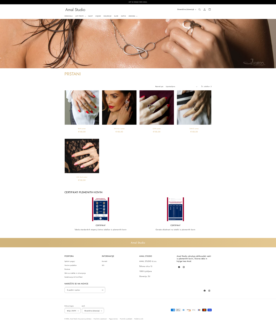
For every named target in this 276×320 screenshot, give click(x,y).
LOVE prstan (157, 129)
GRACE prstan (194, 129)
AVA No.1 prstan (119, 129)
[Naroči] (102, 290)
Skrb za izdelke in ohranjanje (75, 273)
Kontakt (104, 261)
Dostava (67, 269)
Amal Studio (73, 319)
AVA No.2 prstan (81, 177)
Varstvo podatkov (70, 265)
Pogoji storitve (113, 319)
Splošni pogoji (69, 261)
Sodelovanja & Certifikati (73, 277)
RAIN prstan (82, 129)
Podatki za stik (138, 319)
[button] (80, 16)
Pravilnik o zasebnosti (100, 319)
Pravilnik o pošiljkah (126, 319)
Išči (103, 265)
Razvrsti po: (159, 86)
